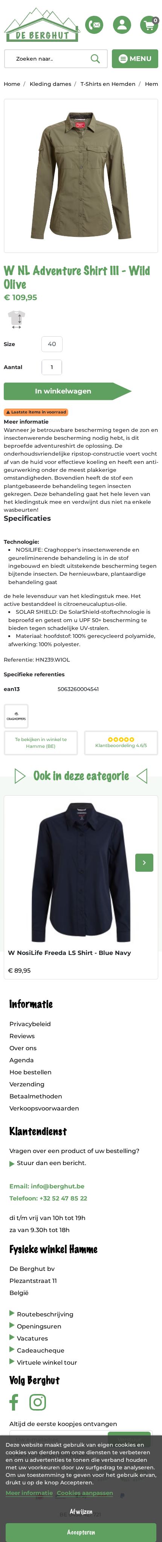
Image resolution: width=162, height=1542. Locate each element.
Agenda (21, 1060)
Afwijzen (81, 1511)
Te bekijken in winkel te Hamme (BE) (41, 743)
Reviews (22, 1036)
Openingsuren (39, 1326)
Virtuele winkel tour (47, 1362)
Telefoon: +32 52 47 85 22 (48, 1198)
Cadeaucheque (40, 1350)
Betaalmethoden (35, 1096)
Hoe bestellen (30, 1072)
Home (12, 84)
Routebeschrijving (45, 1314)
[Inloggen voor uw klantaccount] (122, 25)
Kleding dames (50, 84)
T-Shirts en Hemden (108, 84)
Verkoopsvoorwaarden (44, 1108)
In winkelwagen (63, 391)
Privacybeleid (30, 1024)
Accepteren (81, 1532)
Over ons (23, 1048)
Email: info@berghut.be (46, 1186)
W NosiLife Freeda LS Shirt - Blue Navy (69, 952)
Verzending (26, 1084)
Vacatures (32, 1338)
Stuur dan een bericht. (51, 1163)
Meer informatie (29, 1492)
